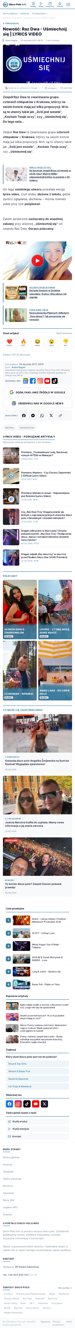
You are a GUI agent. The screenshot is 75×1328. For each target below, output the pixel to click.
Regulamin (45, 1321)
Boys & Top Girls (17, 1063)
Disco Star (8, 1200)
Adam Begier (11, 40)
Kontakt (16, 1136)
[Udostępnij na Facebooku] (23, 415)
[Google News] (25, 381)
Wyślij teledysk (20, 1128)
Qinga (52, 1293)
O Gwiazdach (39, 13)
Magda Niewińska (13, 1312)
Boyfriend (64, 1293)
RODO (69, 1321)
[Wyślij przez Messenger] (33, 415)
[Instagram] (40, 381)
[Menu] (68, 4)
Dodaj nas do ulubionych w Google (22, 88)
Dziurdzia (43, 1303)
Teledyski (8, 1171)
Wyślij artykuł (19, 1121)
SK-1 (31, 1303)
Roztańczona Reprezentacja (31, 1293)
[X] (44, 1104)
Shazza (47, 1308)
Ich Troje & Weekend (19, 1086)
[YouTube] (47, 381)
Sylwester (8, 1193)
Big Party (52, 1298)
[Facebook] (33, 381)
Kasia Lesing (10, 1303)
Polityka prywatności (58, 1323)
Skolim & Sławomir (18, 1078)
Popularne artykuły (17, 996)
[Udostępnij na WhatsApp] (42, 415)
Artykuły (25, 13)
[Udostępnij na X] (51, 415)
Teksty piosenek (12, 1178)
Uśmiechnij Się (27, 427)
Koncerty (8, 1185)
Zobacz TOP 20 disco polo (16, 354)
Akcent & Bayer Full (19, 1071)
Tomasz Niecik (11, 1298)
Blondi (7, 1308)
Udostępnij (52, 88)
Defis (23, 1303)
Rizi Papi (27, 1298)
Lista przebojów (15, 908)
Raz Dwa (9, 427)
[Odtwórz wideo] (37, 261)
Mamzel (18, 1308)
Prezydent (57, 1303)
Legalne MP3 (10, 1207)
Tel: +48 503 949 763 (20, 1274)
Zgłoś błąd (68, 88)
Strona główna (10, 13)
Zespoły (7, 1214)
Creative (8, 1293)
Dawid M (39, 1298)
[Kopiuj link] (60, 415)
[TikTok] (55, 381)
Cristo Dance (32, 1308)
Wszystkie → (65, 1287)
